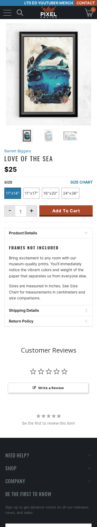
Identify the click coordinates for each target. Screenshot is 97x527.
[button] (18, 523)
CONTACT (86, 3)
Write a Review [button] (51, 387)
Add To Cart (66, 210)
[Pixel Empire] (48, 12)
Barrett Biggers (17, 151)
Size (8, 182)
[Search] (20, 12)
